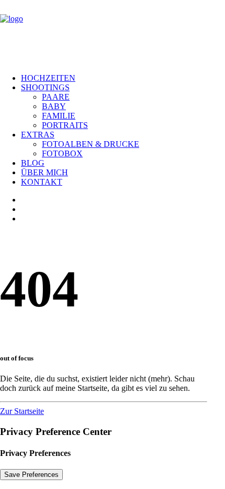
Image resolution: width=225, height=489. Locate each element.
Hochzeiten (48, 77)
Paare (56, 96)
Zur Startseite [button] (22, 411)
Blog (32, 162)
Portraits (65, 125)
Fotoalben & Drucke (90, 144)
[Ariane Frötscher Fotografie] (112, 32)
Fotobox (62, 153)
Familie (58, 115)
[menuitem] (123, 78)
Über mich (44, 172)
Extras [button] (37, 134)
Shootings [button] (45, 87)
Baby (54, 106)
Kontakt (41, 181)
